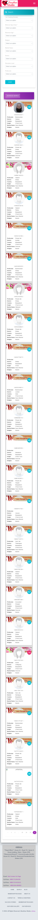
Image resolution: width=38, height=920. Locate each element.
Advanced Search (13, 95)
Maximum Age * (9, 32)
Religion (7, 40)
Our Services (26, 906)
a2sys (33, 911)
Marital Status (9, 48)
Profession (8, 71)
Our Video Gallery (13, 906)
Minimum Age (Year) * (11, 25)
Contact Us (11, 898)
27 (30, 832)
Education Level (9, 63)
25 (22, 832)
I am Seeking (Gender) (11, 17)
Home (12, 889)
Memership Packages (15, 893)
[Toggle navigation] (34, 3)
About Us (27, 893)
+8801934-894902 (15, 885)
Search (10, 12)
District (7, 55)
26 (26, 832)
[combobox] (19, 20)
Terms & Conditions (24, 898)
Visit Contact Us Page (14, 876)
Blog (25, 889)
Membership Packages (26, 902)
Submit (10, 82)
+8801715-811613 (15, 882)
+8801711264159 (15, 879)
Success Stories (10, 902)
